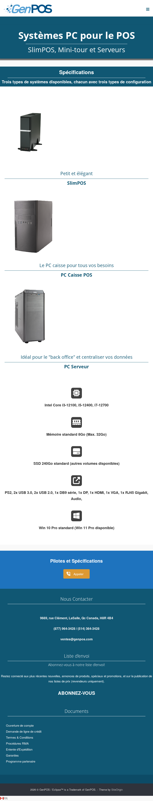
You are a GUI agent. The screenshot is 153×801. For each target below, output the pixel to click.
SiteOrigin (117, 789)
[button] (76, 798)
